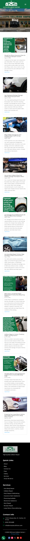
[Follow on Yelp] (21, 538)
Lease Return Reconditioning (12, 508)
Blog (5, 466)
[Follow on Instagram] (12, 538)
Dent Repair (7, 503)
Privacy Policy (15, 534)
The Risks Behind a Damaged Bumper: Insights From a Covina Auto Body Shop (14, 375)
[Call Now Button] (3, 538)
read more (7, 72)
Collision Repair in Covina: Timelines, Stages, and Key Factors (14, 335)
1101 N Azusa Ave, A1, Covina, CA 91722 (15, 519)
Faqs (5, 471)
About (6, 464)
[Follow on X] (15, 538)
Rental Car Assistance (10, 500)
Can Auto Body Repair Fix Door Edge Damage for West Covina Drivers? (14, 254)
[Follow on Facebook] (9, 538)
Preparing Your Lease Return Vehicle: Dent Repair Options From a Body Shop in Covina (14, 415)
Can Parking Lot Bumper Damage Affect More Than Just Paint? (13, 96)
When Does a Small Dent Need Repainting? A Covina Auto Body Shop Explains (14, 295)
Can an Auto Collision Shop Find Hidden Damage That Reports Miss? (14, 176)
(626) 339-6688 (9, 522)
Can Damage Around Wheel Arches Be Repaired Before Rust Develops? (14, 215)
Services (6, 476)
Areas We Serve (8, 478)
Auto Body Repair (9, 488)
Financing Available (9, 498)
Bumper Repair (8, 505)
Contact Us (7, 468)
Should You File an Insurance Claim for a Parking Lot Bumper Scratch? (14, 56)
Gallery (6, 473)
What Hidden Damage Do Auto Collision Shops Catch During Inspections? (12, 136)
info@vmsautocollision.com (13, 525)
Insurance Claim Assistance (12, 496)
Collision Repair (8, 491)
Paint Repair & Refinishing (11, 493)
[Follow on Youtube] (18, 538)
